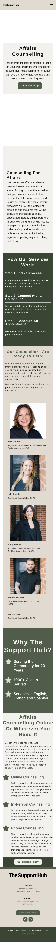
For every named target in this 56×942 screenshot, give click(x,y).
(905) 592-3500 (28, 904)
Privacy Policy (28, 933)
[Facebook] (25, 919)
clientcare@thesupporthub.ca (28, 901)
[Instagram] (31, 919)
